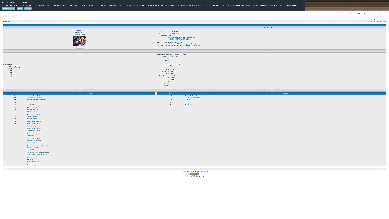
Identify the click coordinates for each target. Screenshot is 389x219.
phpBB (190, 171)
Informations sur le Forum (33, 107)
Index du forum (6, 21)
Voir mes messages (381, 19)
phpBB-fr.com (198, 172)
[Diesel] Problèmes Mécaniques (34, 121)
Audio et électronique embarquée (35, 100)
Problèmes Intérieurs (32, 111)
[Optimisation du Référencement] (194, 174)
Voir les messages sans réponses (11, 19)
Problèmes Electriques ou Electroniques (36, 99)
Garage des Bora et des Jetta (34, 140)
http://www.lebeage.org (176, 64)
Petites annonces (369, 13)
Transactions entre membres (34, 157)
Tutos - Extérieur (31, 104)
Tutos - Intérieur (31, 142)
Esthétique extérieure (32, 118)
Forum (361, 13)
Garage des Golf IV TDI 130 (175, 42)
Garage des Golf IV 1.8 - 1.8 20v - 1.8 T (36, 144)
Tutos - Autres (30, 149)
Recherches (30, 164)
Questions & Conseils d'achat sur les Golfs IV (38, 113)
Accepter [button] (28, 8)
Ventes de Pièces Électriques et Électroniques (38, 154)
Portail (356, 13)
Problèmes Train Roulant (33, 109)
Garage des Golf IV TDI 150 (34, 123)
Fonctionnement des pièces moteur (35, 137)
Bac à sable (30, 159)
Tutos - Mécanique (31, 125)
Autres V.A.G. (30, 102)
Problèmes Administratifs (33, 147)
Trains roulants (30, 135)
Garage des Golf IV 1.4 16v (33, 133)
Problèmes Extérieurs (32, 156)
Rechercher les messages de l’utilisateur (178, 38)
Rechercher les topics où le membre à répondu (179, 40)
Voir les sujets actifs (25, 19)
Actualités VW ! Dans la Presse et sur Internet (38, 152)
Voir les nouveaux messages (369, 19)
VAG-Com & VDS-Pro (32, 116)
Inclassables (30, 132)
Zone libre (187, 102)
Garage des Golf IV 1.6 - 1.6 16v (35, 150)
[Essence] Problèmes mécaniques (35, 161)
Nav (351, 13)
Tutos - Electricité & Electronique (35, 97)
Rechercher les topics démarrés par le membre (179, 39)
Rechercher (383, 13)
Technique (187, 99)
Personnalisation (189, 100)
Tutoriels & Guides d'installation (192, 97)
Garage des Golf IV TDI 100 (34, 128)
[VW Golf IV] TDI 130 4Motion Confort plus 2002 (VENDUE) (184, 45)
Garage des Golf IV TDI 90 (33, 138)
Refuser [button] (19, 8)
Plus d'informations (8, 8)
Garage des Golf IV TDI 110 (33, 130)
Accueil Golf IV (188, 104)
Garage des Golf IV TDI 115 (33, 114)
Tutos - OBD (30, 106)
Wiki (377, 13)
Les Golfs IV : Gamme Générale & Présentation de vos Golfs (199, 95)
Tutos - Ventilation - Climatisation (35, 163)
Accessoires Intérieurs (32, 126)
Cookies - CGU (194, 175)
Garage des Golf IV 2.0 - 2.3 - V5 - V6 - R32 (37, 145)
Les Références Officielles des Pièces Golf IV (38, 119)
